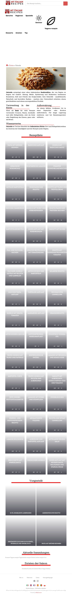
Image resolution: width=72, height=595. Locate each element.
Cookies (37, 577)
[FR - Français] (34, 585)
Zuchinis (36, 569)
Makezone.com (39, 592)
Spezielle (29, 16)
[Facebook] (34, 581)
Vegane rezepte (51, 28)
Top (26, 33)
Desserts (9, 33)
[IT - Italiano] (27, 585)
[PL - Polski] (45, 585)
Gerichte (9, 16)
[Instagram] (38, 581)
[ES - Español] (38, 585)
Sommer (38, 22)
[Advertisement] (36, 50)
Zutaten (19, 33)
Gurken (48, 569)
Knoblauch (30, 569)
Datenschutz (29, 577)
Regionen (19, 16)
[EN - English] (31, 585)
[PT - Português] (41, 585)
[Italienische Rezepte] (7, 65)
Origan (44, 569)
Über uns (21, 577)
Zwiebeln (24, 569)
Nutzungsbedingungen (48, 577)
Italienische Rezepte (15, 2)
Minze (40, 569)
